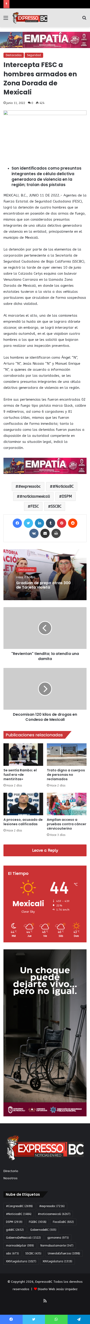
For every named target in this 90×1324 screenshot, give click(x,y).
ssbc (12, 1253)
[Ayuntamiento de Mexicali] (45, 40)
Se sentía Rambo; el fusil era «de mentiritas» (20, 774)
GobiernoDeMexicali (23, 1237)
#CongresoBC (19, 1206)
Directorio (10, 1171)
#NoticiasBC (63, 486)
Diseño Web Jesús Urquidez (58, 1289)
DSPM (67, 496)
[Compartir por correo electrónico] (45, 533)
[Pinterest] (61, 523)
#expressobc (29, 486)
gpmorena (58, 1237)
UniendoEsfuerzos (64, 1253)
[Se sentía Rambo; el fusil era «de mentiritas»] (23, 754)
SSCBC (56, 506)
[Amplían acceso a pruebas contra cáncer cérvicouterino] (67, 804)
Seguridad (34, 55)
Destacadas (13, 55)
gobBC (15, 1229)
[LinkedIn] (39, 523)
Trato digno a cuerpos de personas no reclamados (66, 774)
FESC (34, 506)
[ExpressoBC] (30, 18)
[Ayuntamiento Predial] (45, 466)
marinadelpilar (20, 1245)
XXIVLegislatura (21, 1261)
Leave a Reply (45, 850)
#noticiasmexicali (35, 496)
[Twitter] (28, 523)
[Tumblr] (50, 523)
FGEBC (37, 1222)
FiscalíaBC (63, 1222)
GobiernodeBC (43, 1229)
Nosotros (10, 1178)
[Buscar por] (84, 19)
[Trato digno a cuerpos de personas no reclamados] (67, 754)
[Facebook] (17, 523)
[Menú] (5, 19)
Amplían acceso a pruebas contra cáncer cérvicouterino (66, 824)
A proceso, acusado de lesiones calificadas (23, 821)
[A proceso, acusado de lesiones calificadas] (23, 804)
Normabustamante (56, 1245)
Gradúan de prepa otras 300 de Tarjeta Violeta (43, 585)
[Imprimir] (56, 533)
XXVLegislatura (57, 1261)
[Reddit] (72, 523)
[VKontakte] (34, 533)
